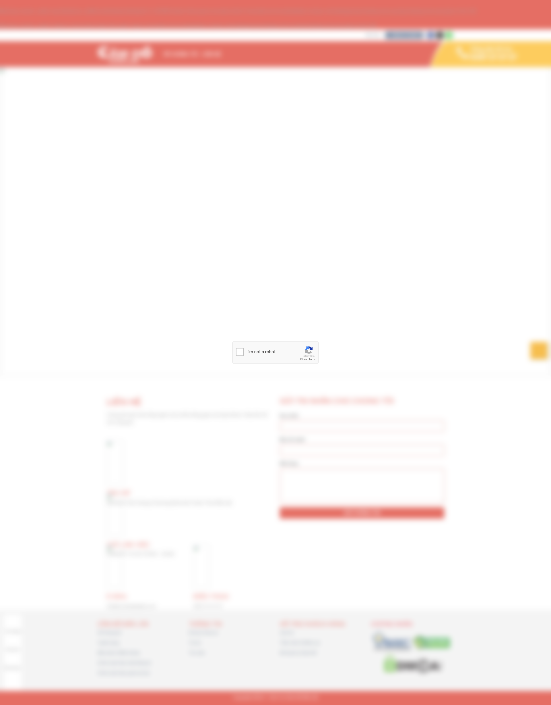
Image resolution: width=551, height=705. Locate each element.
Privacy (303, 359)
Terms (312, 359)
